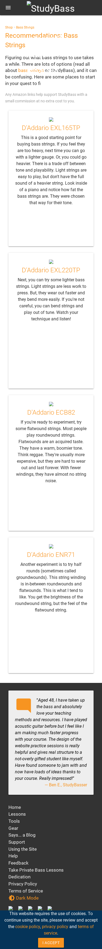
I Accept (51, 943)
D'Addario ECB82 (51, 412)
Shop (9, 27)
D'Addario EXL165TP (51, 128)
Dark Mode (23, 898)
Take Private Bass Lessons (36, 870)
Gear (13, 828)
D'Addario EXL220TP (51, 270)
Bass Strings (25, 27)
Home (14, 807)
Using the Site (22, 849)
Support (16, 842)
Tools (14, 821)
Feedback (18, 863)
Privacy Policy (22, 884)
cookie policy (27, 926)
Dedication (19, 876)
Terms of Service (25, 891)
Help (13, 856)
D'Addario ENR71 (51, 555)
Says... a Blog (22, 835)
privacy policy (55, 926)
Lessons (17, 814)
